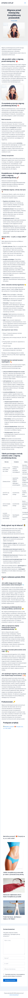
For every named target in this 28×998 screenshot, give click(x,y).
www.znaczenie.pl (14, 995)
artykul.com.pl (7, 3)
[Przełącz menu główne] (25, 2)
